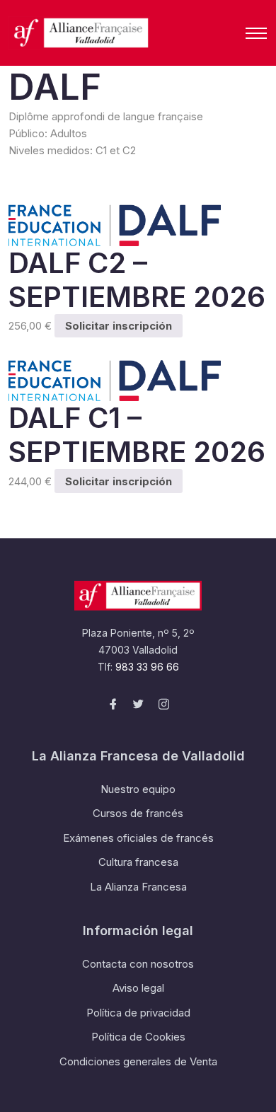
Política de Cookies (138, 1036)
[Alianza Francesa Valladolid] (79, 33)
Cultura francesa (138, 862)
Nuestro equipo (138, 789)
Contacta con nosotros (138, 964)
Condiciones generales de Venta (138, 1061)
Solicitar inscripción (118, 325)
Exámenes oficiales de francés (138, 838)
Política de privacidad (138, 1012)
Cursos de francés (138, 813)
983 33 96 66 (147, 667)
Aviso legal (138, 988)
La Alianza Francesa (138, 886)
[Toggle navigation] (256, 33)
